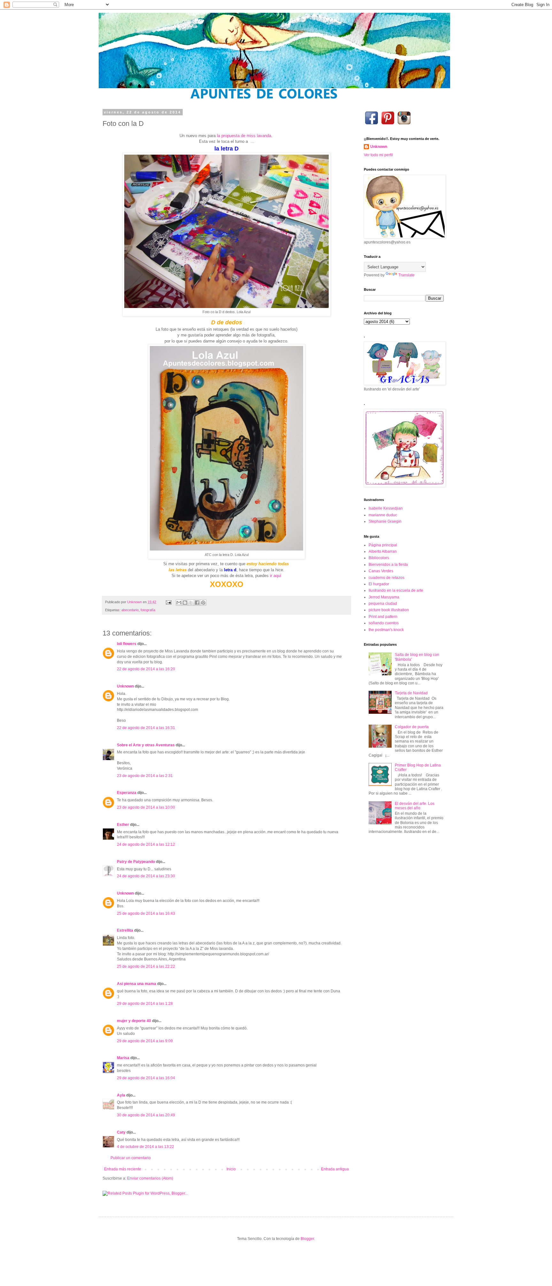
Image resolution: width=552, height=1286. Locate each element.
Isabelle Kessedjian (386, 508)
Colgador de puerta (412, 727)
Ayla (121, 1095)
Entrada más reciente (122, 1169)
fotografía (148, 610)
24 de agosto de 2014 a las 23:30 (146, 876)
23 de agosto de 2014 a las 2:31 (145, 776)
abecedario (130, 610)
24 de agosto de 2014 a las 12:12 (146, 844)
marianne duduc (383, 515)
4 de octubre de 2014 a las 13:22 (145, 1146)
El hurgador (379, 584)
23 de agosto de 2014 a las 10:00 (146, 807)
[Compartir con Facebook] (197, 602)
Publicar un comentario (131, 1158)
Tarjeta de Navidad (411, 693)
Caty (121, 1132)
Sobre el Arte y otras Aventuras (146, 745)
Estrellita (125, 930)
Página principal (383, 545)
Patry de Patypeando (136, 861)
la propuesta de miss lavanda (244, 135)
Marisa (123, 1058)
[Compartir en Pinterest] (203, 602)
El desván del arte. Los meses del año (414, 805)
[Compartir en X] (191, 602)
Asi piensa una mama (136, 984)
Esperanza (126, 792)
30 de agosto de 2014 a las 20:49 (146, 1115)
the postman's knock (386, 630)
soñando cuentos (384, 623)
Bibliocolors (379, 558)
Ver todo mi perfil (378, 155)
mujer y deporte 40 (134, 1021)
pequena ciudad (383, 603)
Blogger (307, 1238)
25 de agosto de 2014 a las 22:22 (146, 966)
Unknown (125, 686)
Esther (123, 824)
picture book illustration (389, 610)
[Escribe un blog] (185, 602)
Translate (406, 275)
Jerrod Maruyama (384, 597)
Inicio (231, 1169)
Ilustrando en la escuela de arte (396, 590)
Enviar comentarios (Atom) (150, 1178)
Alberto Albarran (383, 551)
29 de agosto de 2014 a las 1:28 (145, 1003)
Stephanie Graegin (385, 521)
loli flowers (126, 644)
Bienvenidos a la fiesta (388, 564)
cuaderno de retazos (386, 577)
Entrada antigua (335, 1169)
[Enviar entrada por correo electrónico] (168, 602)
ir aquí (275, 575)
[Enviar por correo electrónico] (179, 602)
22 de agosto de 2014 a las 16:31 (146, 728)
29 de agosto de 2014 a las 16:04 (146, 1078)
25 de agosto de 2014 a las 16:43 (146, 913)
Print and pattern (383, 616)
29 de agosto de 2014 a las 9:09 (145, 1041)
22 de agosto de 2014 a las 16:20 (146, 669)
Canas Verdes (381, 571)
